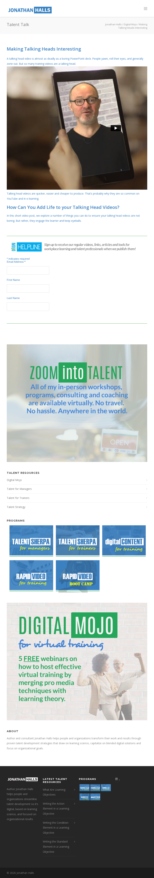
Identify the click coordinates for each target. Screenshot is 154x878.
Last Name (13, 297)
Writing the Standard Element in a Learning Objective (56, 846)
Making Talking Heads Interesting (44, 49)
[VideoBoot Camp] (76, 577)
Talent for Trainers (18, 498)
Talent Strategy (16, 507)
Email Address (16, 261)
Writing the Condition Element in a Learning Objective (56, 827)
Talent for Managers (19, 489)
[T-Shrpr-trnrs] (76, 542)
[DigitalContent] (123, 542)
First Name (13, 279)
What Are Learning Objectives (54, 792)
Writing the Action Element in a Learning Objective (56, 808)
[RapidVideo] (30, 577)
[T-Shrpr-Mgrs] (30, 542)
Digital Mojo (14, 480)
